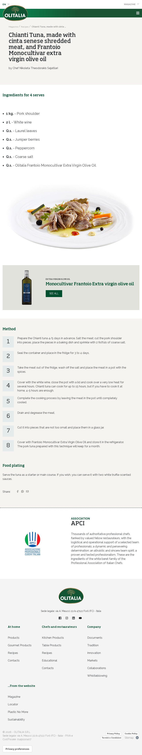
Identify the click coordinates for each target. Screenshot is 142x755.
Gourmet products (20, 645)
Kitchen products (53, 637)
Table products (51, 645)
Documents (94, 637)
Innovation (94, 653)
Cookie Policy (131, 733)
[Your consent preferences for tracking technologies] (17, 749)
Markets (92, 660)
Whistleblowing (97, 675)
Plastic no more (18, 712)
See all (54, 293)
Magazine (14, 696)
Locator (13, 704)
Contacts (14, 660)
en (5, 4)
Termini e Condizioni (111, 738)
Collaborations (96, 668)
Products (13, 637)
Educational (49, 660)
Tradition (93, 645)
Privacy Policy (113, 733)
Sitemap (129, 737)
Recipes (13, 653)
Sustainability (16, 719)
